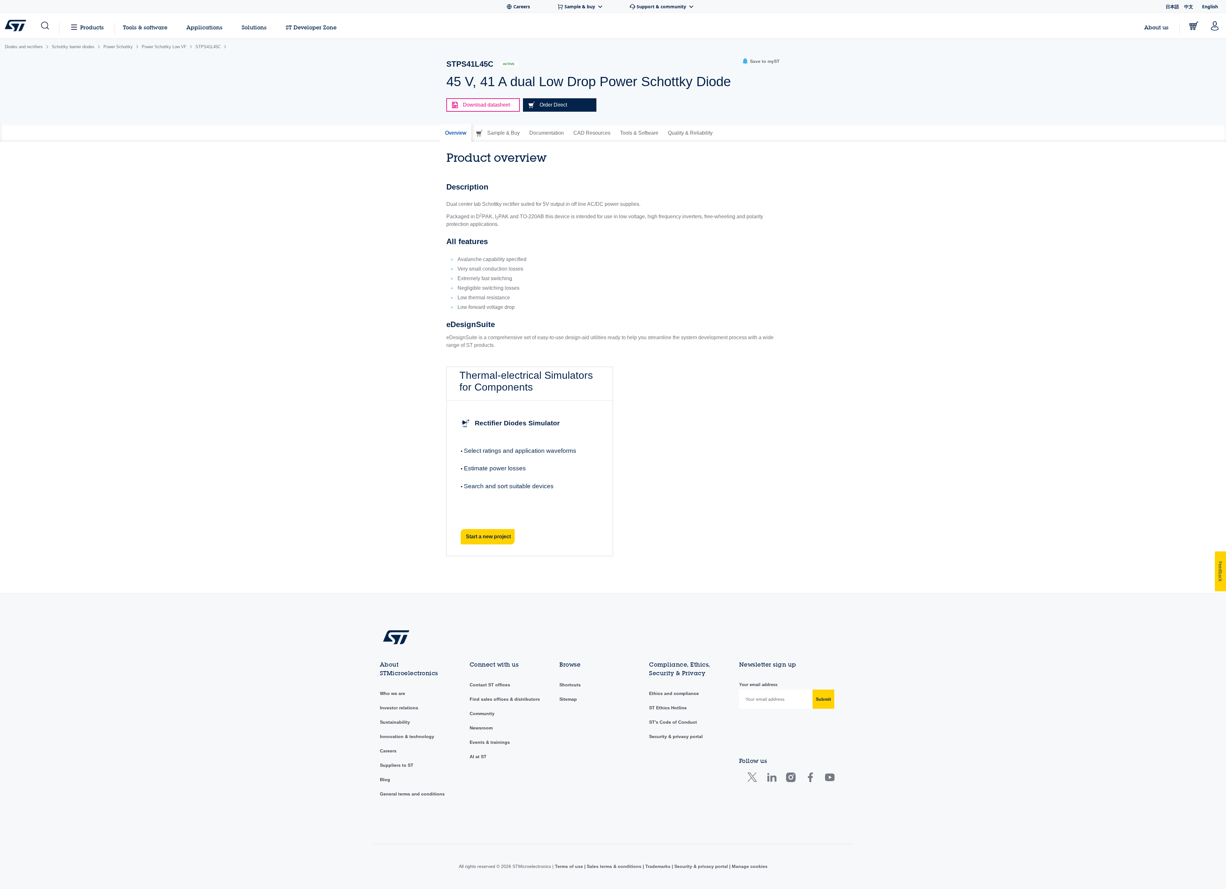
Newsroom (481, 727)
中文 (1188, 7)
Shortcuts (570, 684)
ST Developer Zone (311, 27)
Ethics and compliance (674, 693)
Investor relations (399, 707)
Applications (204, 27)
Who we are (392, 693)
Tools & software (145, 27)
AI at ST (478, 756)
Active (509, 64)
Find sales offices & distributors (505, 699)
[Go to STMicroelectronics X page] (753, 779)
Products (92, 27)
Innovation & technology (407, 736)
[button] (44, 26)
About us (1156, 27)
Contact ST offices (490, 684)
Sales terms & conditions (614, 866)
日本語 (1172, 7)
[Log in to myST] (1215, 26)
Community (482, 713)
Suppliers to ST (396, 765)
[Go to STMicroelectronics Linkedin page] (771, 779)
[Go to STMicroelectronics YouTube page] (829, 779)
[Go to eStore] (1193, 26)
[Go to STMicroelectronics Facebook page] (810, 779)
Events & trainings (490, 742)
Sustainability (395, 722)
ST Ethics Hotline (668, 707)
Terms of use (569, 866)
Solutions (254, 27)
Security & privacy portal (676, 736)
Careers (388, 750)
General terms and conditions (412, 793)
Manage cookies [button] (749, 866)
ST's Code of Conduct (673, 722)
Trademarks (658, 866)
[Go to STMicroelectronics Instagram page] (790, 779)
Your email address (758, 684)
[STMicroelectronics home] (17, 25)
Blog (385, 779)
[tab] (455, 133)
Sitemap (568, 699)
